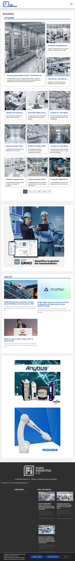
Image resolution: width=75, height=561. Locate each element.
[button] (25, 492)
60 (44, 191)
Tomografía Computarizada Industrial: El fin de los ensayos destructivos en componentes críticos (64, 506)
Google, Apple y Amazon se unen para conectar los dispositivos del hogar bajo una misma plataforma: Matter (53, 304)
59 (39, 191)
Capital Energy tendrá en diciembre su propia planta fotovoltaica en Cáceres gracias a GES (19, 303)
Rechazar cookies (53, 557)
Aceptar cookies (37, 557)
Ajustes (66, 557)
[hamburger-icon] (71, 4)
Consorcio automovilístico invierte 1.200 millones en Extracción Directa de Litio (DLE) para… (37, 75)
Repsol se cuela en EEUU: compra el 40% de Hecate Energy (18, 340)
